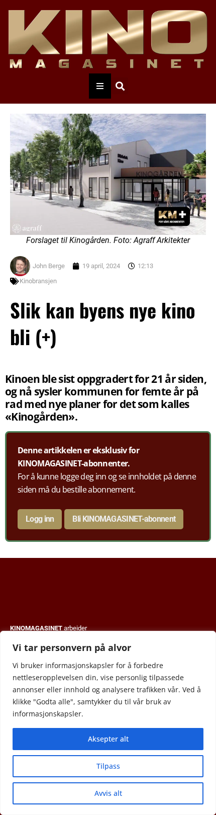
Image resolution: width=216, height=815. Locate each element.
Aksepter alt (108, 739)
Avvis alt (108, 793)
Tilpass (108, 766)
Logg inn (40, 519)
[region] (108, 723)
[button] (120, 85)
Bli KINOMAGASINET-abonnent (123, 519)
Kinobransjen (38, 281)
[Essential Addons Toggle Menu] (100, 86)
